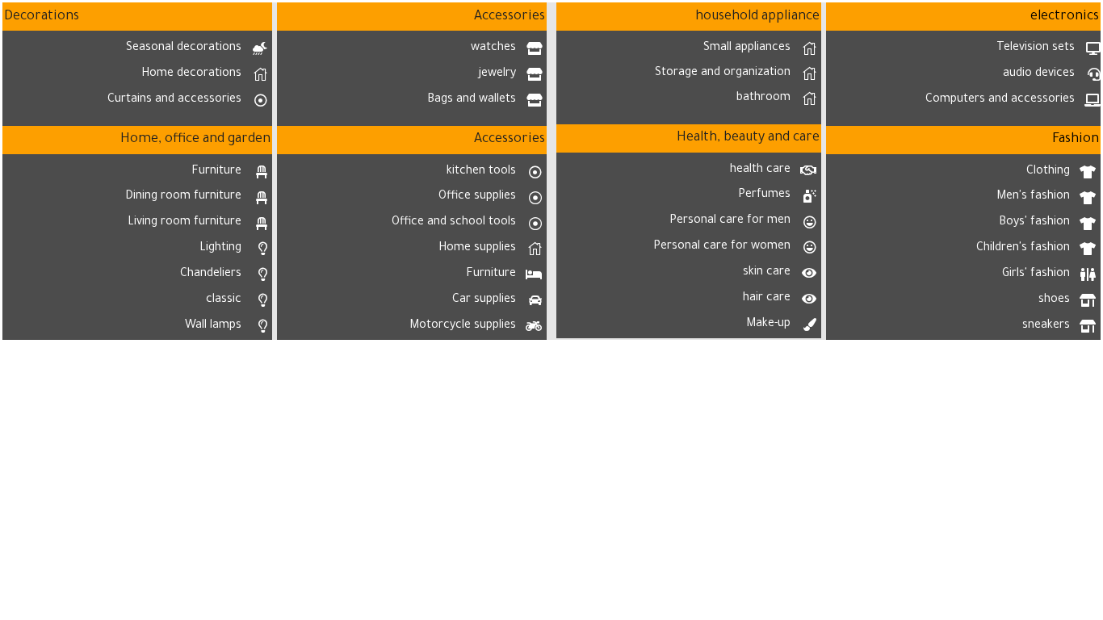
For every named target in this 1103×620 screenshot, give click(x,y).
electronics (1064, 17)
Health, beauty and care (748, 138)
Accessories (509, 17)
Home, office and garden (195, 139)
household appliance (757, 17)
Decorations (41, 17)
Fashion (1075, 139)
